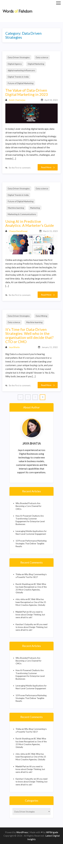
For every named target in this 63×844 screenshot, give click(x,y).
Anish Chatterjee (17, 100)
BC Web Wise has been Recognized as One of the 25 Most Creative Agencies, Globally (31, 602)
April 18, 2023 (51, 100)
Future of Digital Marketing (20, 83)
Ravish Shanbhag (23, 584)
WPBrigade (52, 832)
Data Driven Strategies (19, 57)
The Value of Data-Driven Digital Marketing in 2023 (26, 92)
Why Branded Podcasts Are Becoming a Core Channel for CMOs (28, 506)
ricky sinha (20, 599)
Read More (46, 167)
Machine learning (16, 208)
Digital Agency (15, 64)
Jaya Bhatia (14, 347)
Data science (42, 57)
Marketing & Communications (22, 214)
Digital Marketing (36, 64)
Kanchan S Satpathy (24, 624)
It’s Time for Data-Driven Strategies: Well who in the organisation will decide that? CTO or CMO (29, 335)
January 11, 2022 (50, 347)
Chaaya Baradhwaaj (18, 231)
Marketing (35, 208)
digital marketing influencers (21, 70)
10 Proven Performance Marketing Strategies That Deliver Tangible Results (31, 543)
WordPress (22, 832)
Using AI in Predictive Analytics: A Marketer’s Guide (29, 223)
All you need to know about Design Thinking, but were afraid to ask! (30, 615)
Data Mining (41, 316)
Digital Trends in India (18, 76)
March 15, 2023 (50, 231)
